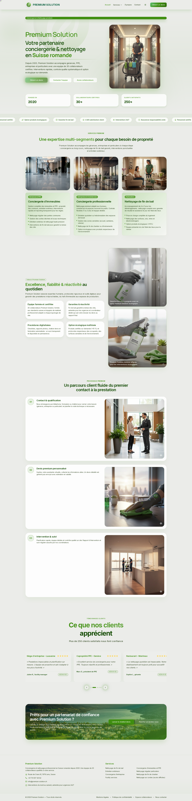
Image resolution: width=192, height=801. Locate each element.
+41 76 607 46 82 (34, 778)
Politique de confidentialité (122, 797)
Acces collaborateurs (85, 80)
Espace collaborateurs (143, 797)
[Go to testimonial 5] (100, 687)
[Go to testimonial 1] (91, 687)
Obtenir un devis (158, 5)
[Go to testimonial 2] (92, 687)
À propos (128, 5)
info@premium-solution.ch (37, 781)
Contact (137, 5)
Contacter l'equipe (60, 80)
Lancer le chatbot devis (121, 722)
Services (116, 5)
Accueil (108, 5)
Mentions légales (102, 797)
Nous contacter (161, 797)
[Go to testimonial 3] (96, 687)
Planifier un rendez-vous (148, 722)
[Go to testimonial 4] (99, 687)
